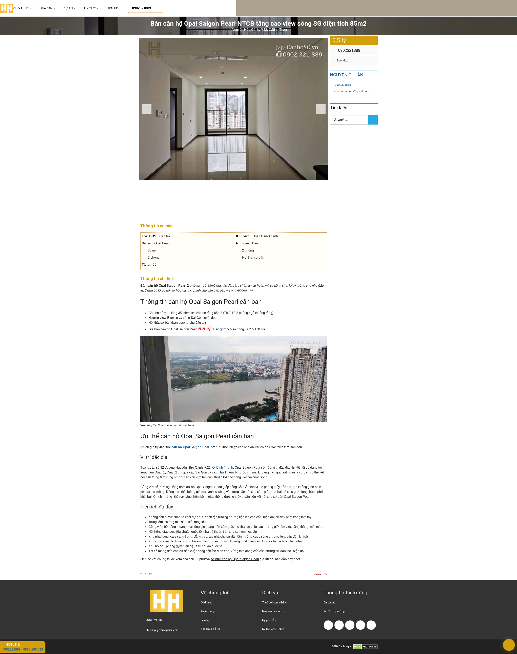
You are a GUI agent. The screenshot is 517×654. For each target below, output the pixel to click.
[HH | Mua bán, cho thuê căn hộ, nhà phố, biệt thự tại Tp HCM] (6, 8)
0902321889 (348, 50)
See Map (342, 60)
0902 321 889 (154, 620)
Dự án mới (330, 602)
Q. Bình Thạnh (222, 467)
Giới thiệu (206, 602)
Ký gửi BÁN (269, 620)
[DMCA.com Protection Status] (365, 646)
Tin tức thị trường (334, 611)
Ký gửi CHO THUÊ (273, 628)
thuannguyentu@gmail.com (351, 91)
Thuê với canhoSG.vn (275, 602)
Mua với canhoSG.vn (274, 611)
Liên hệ (205, 620)
